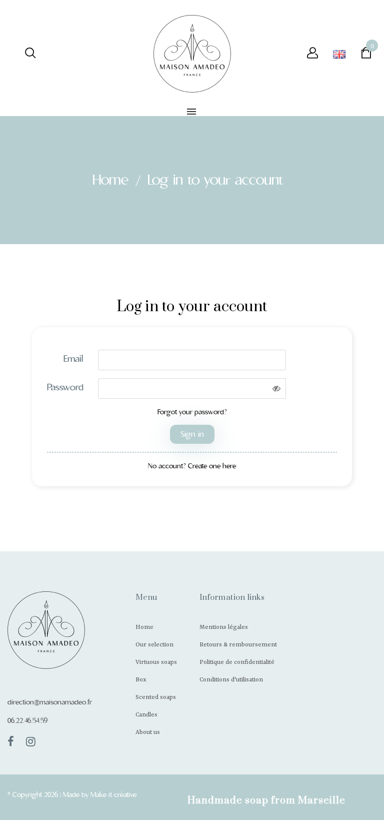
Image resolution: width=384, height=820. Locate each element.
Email (73, 359)
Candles (147, 714)
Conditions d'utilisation (231, 679)
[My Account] (306, 54)
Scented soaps (156, 697)
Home (145, 627)
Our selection (155, 644)
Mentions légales (224, 627)
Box (141, 679)
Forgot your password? (192, 411)
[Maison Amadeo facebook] (11, 741)
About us (148, 732)
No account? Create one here (192, 465)
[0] (366, 55)
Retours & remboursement (238, 644)
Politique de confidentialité (237, 662)
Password (65, 387)
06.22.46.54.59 (28, 720)
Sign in (192, 434)
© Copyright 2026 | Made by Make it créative (72, 794)
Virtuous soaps (156, 662)
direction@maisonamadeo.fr (50, 701)
